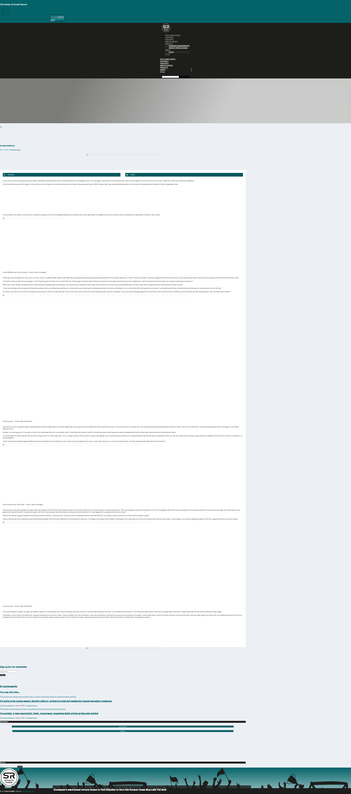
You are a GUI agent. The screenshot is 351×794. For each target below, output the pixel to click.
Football (169, 37)
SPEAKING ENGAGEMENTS (179, 46)
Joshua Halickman (8, 146)
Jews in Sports (171, 42)
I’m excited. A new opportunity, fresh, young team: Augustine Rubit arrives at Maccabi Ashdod (49, 713)
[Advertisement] (30, 199)
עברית (167, 54)
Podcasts (169, 39)
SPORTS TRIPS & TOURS (178, 48)
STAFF (171, 52)
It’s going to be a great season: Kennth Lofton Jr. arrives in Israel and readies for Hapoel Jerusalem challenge (56, 701)
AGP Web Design (28, 791)
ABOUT (168, 50)
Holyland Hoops (172, 35)
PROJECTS (169, 44)
